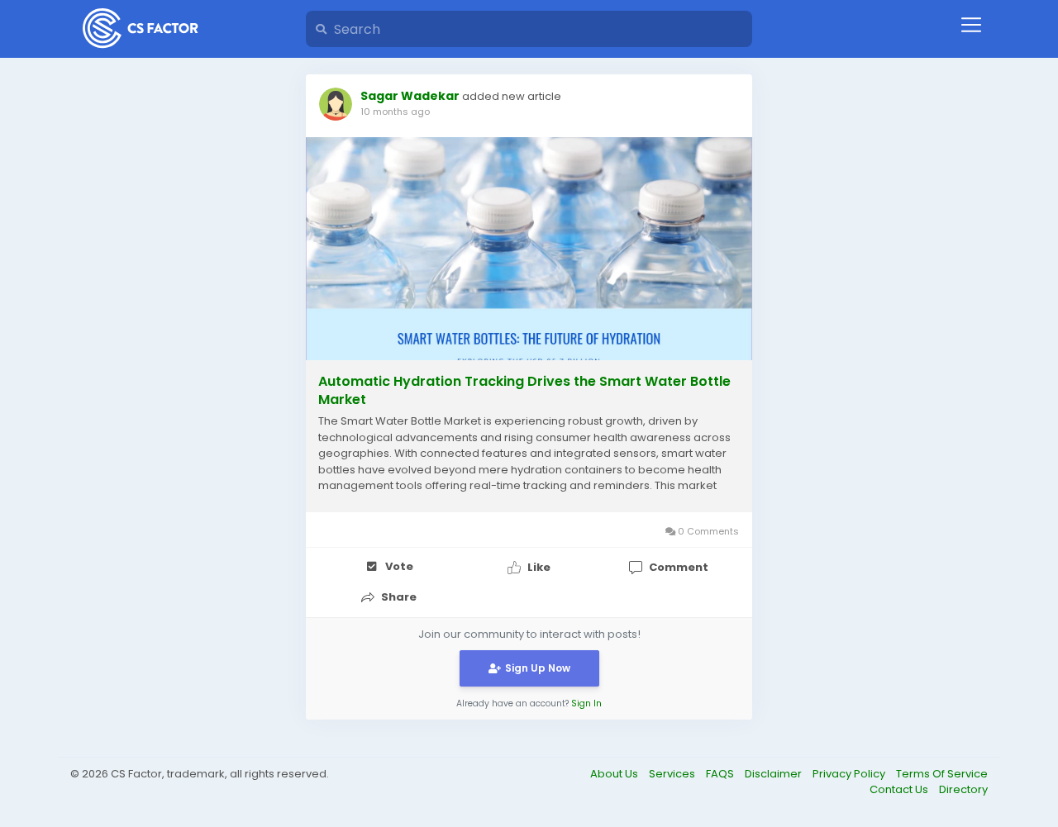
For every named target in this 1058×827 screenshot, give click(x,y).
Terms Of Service (942, 774)
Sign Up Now (537, 668)
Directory (963, 789)
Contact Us (900, 789)
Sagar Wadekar (410, 96)
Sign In (586, 703)
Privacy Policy (850, 774)
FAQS (721, 774)
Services (673, 774)
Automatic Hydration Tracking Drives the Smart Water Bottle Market (524, 391)
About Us (615, 774)
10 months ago (395, 111)
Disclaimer (774, 774)
